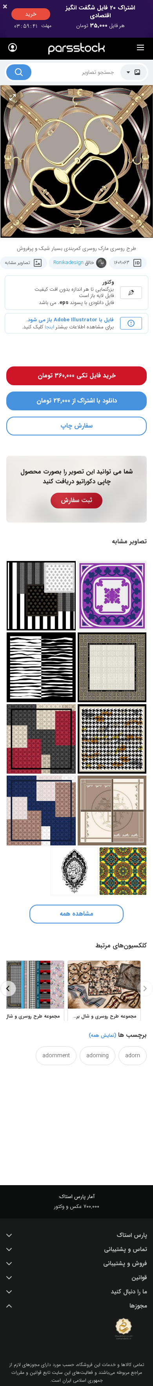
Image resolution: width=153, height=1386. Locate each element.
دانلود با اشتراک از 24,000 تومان (76, 401)
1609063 (121, 262)
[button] (76, 1235)
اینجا (49, 327)
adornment (56, 1055)
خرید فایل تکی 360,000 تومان (77, 376)
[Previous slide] (145, 988)
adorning (97, 1055)
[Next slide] (8, 988)
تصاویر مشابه (17, 262)
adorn (132, 1055)
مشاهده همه (76, 914)
